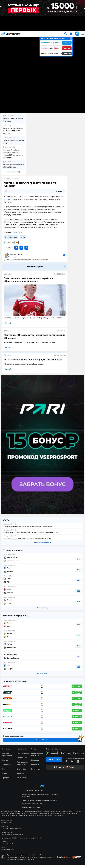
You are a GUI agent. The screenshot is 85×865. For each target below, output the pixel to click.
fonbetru (42, 432)
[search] (65, 34)
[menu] (82, 33)
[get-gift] (71, 34)
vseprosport (10, 34)
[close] (71, 38)
